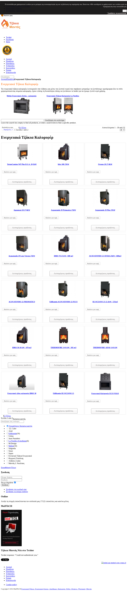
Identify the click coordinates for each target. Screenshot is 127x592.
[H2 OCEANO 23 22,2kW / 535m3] (105, 297)
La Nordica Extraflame (18, 441)
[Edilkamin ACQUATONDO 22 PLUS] (63, 297)
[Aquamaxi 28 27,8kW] (21, 206)
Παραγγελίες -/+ (8, 129)
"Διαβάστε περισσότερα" (117, 13)
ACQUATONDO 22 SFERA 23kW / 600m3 (105, 256)
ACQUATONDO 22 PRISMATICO (22, 302)
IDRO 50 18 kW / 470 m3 (21, 348)
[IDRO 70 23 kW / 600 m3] (63, 252)
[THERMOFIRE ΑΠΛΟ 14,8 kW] (105, 343)
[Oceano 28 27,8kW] (105, 160)
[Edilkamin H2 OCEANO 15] (63, 389)
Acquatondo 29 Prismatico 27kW (63, 210)
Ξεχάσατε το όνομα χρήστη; (17, 492)
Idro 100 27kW (63, 164)
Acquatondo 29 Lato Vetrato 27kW (22, 256)
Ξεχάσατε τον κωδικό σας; (16, 489)
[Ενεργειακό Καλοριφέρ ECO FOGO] (105, 389)
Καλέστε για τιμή (9, 172)
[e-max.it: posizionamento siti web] (113, 562)
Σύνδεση (5, 485)
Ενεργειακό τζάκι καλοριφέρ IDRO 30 (21, 393)
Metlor (11, 446)
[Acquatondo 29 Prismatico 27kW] (63, 206)
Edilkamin (13, 433)
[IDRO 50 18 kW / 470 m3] (21, 343)
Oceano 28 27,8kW (105, 164)
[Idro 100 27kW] (63, 160)
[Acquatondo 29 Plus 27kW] (105, 206)
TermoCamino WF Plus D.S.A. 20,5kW (22, 164)
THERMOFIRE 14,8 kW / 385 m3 (63, 348)
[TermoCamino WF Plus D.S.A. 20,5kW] (21, 160)
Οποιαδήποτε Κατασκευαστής (20, 426)
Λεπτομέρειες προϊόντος (22, 182)
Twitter (9, 37)
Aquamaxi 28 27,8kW (22, 210)
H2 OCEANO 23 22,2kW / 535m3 (105, 302)
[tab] (63, 419)
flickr (8, 42)
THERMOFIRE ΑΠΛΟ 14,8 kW (105, 348)
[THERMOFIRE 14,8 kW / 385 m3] (63, 343)
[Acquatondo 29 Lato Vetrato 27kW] (21, 252)
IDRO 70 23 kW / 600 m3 (63, 256)
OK (125, 11)
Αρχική (4, 79)
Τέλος (23, 128)
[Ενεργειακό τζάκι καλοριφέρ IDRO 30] (21, 389)
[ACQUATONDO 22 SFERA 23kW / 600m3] (105, 252)
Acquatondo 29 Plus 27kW (105, 210)
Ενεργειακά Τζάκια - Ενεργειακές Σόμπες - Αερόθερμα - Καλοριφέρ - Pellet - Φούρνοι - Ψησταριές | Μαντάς (56, 589)
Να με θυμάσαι (7, 482)
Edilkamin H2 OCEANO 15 (63, 393)
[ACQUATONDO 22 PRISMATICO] (21, 297)
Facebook (10, 39)
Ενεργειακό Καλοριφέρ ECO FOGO (105, 393)
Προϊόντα (10, 79)
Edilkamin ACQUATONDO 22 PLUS (63, 302)
